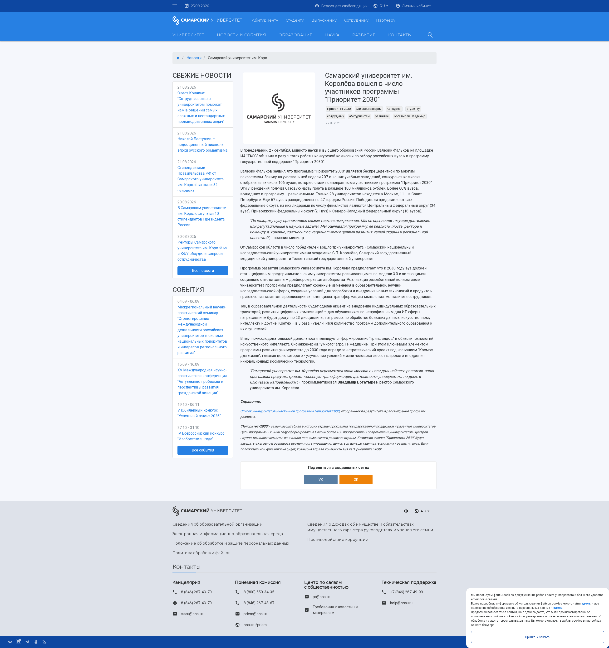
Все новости (203, 270)
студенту (413, 108)
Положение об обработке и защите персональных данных (230, 543)
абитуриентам (359, 116)
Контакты (400, 35)
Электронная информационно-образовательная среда (227, 534)
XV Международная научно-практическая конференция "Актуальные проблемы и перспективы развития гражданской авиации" (202, 381)
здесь (585, 603)
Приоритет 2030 (339, 108)
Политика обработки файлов (201, 553)
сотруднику (335, 116)
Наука (332, 35)
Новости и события (241, 35)
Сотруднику (356, 20)
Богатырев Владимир (409, 116)
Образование (296, 35)
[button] (381, 6)
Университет (188, 35)
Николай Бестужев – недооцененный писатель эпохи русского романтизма (202, 145)
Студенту (295, 20)
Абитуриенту (265, 20)
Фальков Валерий (369, 108)
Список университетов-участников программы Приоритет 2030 (289, 411)
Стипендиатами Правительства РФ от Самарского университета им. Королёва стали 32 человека (200, 179)
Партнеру (385, 20)
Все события (203, 450)
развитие (382, 116)
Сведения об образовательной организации (217, 524)
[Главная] (178, 58)
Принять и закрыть (537, 637)
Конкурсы (394, 108)
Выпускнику (324, 20)
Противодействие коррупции (337, 539)
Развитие (363, 35)
